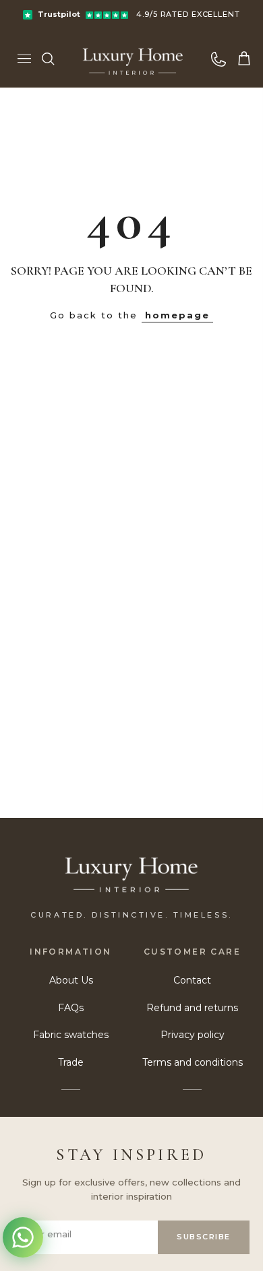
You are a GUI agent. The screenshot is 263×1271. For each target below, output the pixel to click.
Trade (71, 1062)
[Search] (47, 58)
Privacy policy (192, 1035)
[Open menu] (24, 58)
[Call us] (218, 58)
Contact (192, 980)
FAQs (71, 1008)
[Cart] (244, 58)
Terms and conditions (192, 1062)
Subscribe (204, 1236)
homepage (177, 315)
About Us (71, 980)
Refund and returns (192, 1008)
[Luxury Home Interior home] (133, 58)
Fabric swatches (71, 1035)
